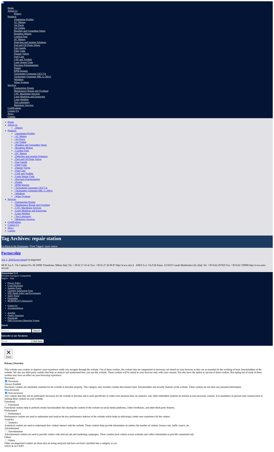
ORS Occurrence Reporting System (23, 320)
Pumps (17, 68)
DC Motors (19, 39)
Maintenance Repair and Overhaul (31, 91)
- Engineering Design (24, 202)
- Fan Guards (20, 162)
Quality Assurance (16, 315)
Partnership (11, 253)
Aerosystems (19, 259)
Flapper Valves (21, 53)
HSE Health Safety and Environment (24, 293)
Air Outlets (19, 28)
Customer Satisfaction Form (20, 291)
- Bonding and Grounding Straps (30, 145)
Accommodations (15, 308)
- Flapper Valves (22, 167)
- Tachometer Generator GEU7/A (31, 187)
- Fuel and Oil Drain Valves (28, 159)
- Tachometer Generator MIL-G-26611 (33, 190)
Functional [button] (9, 401)
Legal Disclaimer (15, 285)
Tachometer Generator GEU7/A (30, 73)
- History (18, 127)
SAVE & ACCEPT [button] (14, 446)
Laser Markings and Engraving (29, 96)
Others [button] (7, 437)
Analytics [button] (9, 419)
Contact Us (12, 305)
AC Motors (19, 22)
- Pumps (18, 182)
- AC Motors (20, 136)
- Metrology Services (24, 219)
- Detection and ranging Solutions (31, 156)
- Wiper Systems (22, 196)
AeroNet (11, 313)
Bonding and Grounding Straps (29, 31)
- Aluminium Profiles (24, 133)
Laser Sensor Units (23, 62)
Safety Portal (13, 296)
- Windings (19, 193)
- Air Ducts (19, 139)
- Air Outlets (20, 142)
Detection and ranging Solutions (30, 42)
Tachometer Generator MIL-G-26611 (32, 76)
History (17, 13)
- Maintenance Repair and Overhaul (32, 205)
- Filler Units (20, 165)
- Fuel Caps (20, 170)
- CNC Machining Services (27, 207)
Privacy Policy (14, 283)
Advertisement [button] (11, 428)
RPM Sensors (21, 71)
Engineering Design (24, 88)
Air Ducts (19, 25)
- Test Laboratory (22, 216)
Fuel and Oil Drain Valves (27, 45)
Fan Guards (20, 48)
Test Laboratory (22, 102)
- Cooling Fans (21, 150)
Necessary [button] (9, 378)
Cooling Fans (20, 36)
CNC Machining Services (27, 93)
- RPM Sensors (21, 185)
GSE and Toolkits (23, 59)
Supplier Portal (14, 288)
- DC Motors (20, 153)
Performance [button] (10, 410)
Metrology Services (23, 105)
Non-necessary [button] (11, 389)
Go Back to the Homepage (14, 246)
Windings (18, 79)
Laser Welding (21, 99)
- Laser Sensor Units (24, 176)
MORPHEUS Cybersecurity (20, 301)
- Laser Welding (22, 213)
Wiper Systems (21, 82)
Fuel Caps (19, 56)
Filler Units (19, 51)
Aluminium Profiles (24, 19)
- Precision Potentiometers (27, 179)
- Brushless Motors (23, 147)
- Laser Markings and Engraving (30, 210)
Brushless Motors (22, 33)
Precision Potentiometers (26, 65)
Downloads (13, 318)
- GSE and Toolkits (23, 173)
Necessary (13, 381)
